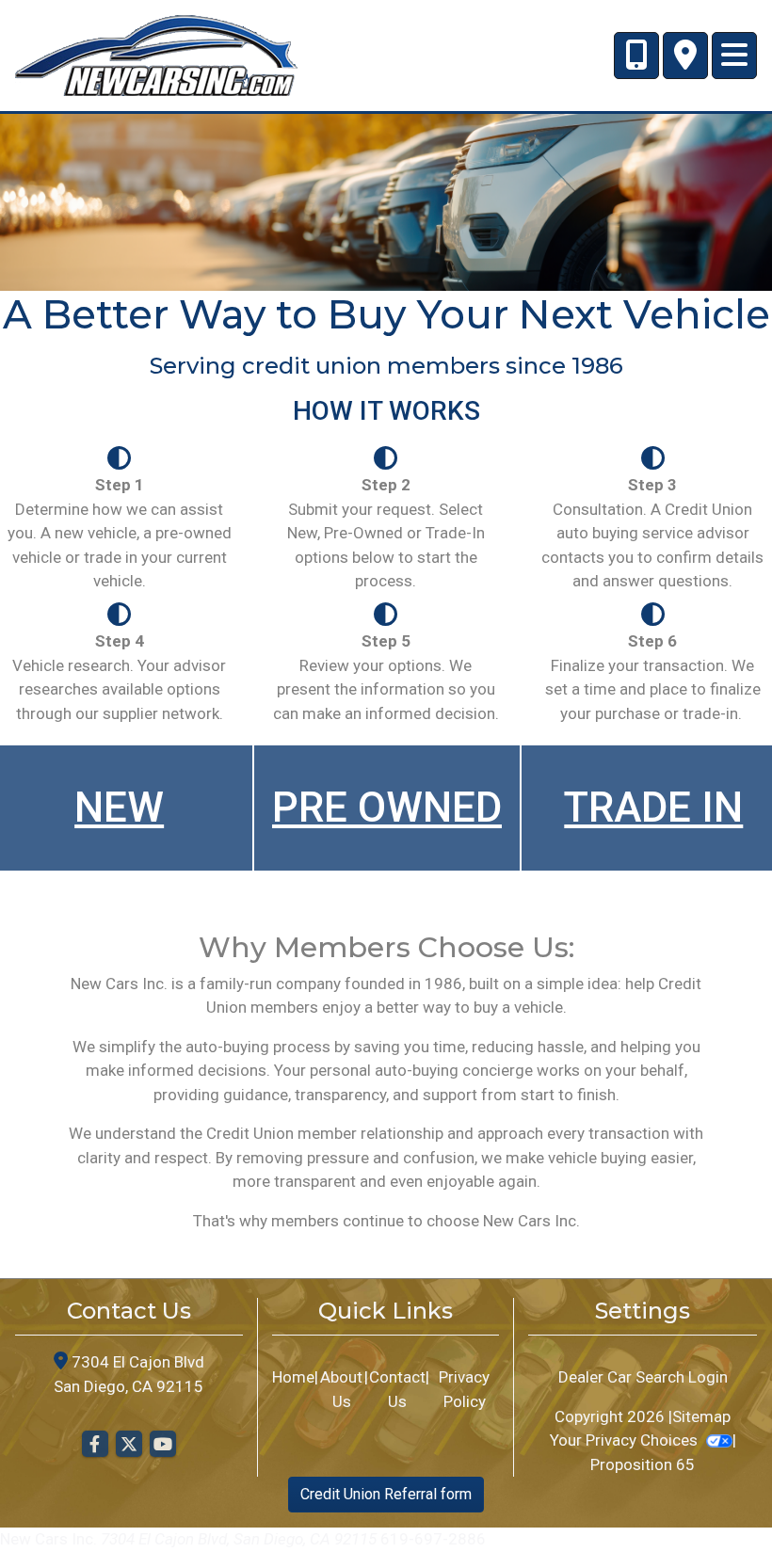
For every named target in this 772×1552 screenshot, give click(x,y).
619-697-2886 (433, 1538)
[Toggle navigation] (734, 55)
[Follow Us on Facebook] (95, 1444)
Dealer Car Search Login (643, 1377)
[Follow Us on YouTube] (163, 1444)
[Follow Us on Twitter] (129, 1444)
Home (293, 1377)
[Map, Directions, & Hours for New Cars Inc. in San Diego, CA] (685, 55)
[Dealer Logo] (156, 53)
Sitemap (701, 1416)
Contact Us (397, 1389)
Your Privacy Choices (625, 1440)
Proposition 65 (642, 1464)
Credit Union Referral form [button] (386, 1494)
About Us (341, 1389)
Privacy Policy (464, 1389)
